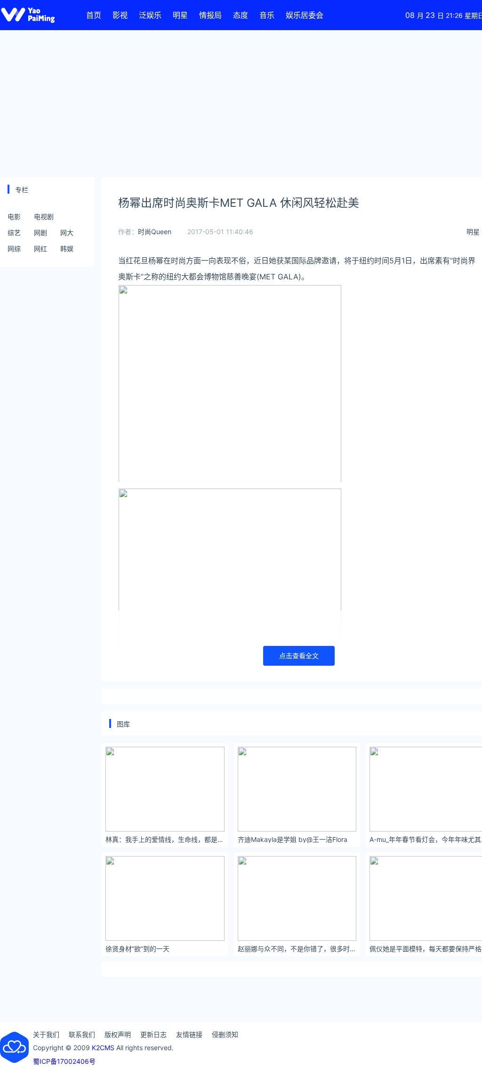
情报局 (210, 15)
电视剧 (44, 216)
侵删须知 (225, 1034)
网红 (40, 249)
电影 (14, 216)
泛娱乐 (150, 15)
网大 (66, 232)
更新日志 (153, 1034)
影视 (120, 15)
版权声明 (117, 1034)
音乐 (266, 15)
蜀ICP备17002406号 (64, 1061)
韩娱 (66, 249)
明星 (180, 15)
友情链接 (189, 1034)
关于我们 (46, 1034)
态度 (240, 15)
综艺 (14, 232)
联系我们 (82, 1034)
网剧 (40, 232)
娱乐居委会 (304, 15)
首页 (93, 15)
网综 (14, 249)
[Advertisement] (241, 104)
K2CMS (103, 1048)
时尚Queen (154, 232)
